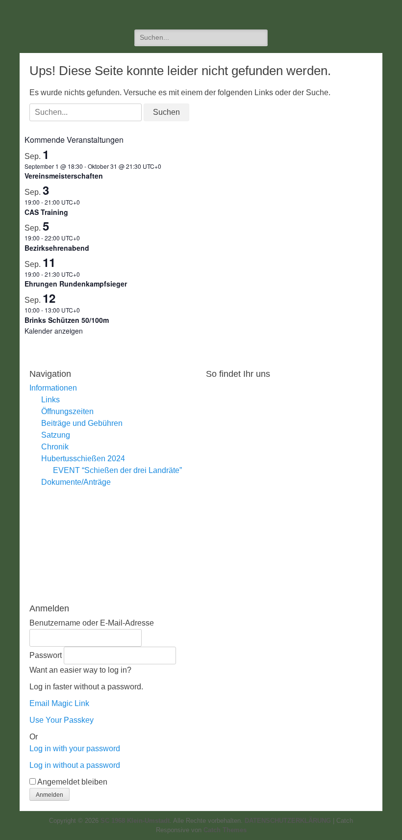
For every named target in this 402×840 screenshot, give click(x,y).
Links (50, 399)
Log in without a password (74, 765)
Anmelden (49, 794)
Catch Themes (225, 830)
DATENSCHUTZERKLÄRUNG (288, 820)
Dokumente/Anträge (76, 482)
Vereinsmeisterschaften (64, 176)
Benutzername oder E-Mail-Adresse (91, 623)
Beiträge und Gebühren (82, 423)
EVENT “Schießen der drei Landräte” (117, 470)
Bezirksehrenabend (57, 248)
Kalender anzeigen (54, 331)
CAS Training (46, 212)
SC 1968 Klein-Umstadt (135, 820)
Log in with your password (74, 748)
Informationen (53, 388)
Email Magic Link (59, 703)
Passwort (45, 655)
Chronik (55, 447)
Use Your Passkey (61, 720)
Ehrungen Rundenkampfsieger (76, 284)
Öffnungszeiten (67, 411)
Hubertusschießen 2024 (83, 458)
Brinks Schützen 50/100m (67, 320)
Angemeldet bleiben (72, 782)
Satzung (55, 435)
